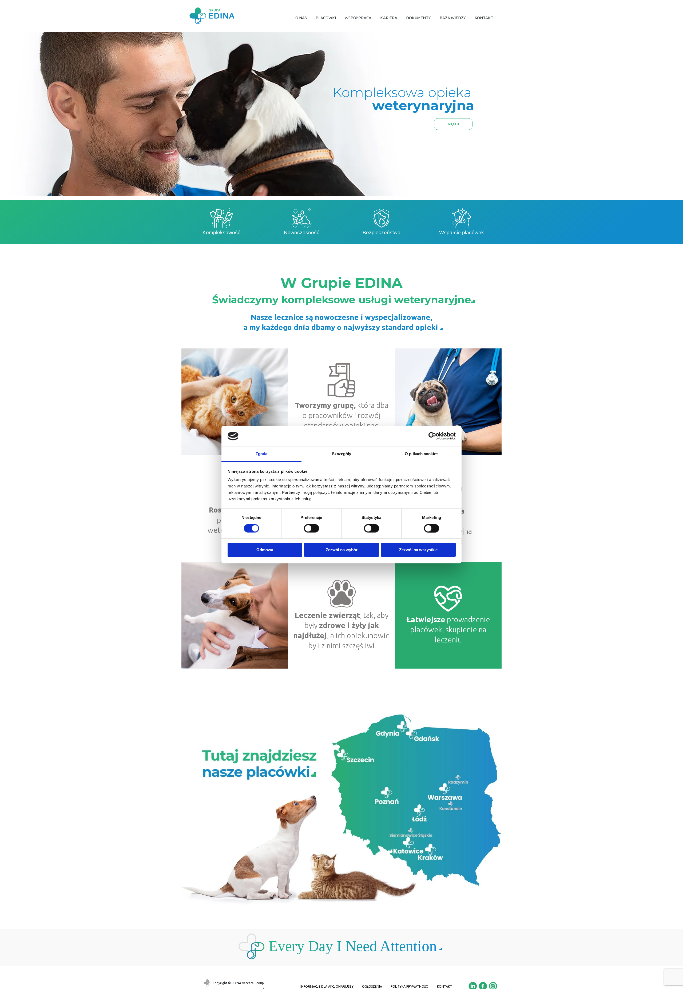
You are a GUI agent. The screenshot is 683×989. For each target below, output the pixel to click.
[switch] (311, 528)
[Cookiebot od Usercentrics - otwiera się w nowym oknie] (432, 436)
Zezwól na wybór (342, 549)
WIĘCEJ (453, 124)
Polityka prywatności (409, 986)
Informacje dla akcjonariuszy (327, 986)
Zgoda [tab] (262, 454)
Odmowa (264, 549)
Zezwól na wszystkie (418, 549)
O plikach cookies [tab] (421, 454)
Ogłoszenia (372, 986)
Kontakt (444, 986)
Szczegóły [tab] (341, 454)
